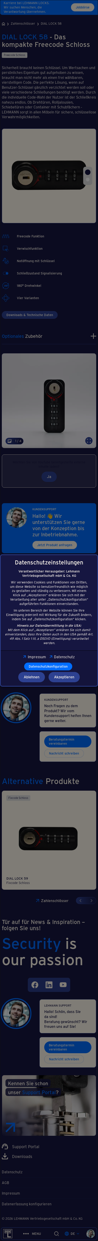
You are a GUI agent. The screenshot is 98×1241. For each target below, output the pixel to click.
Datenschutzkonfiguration (48, 666)
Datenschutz (64, 656)
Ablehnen (31, 676)
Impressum (37, 656)
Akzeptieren (64, 676)
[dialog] (49, 620)
